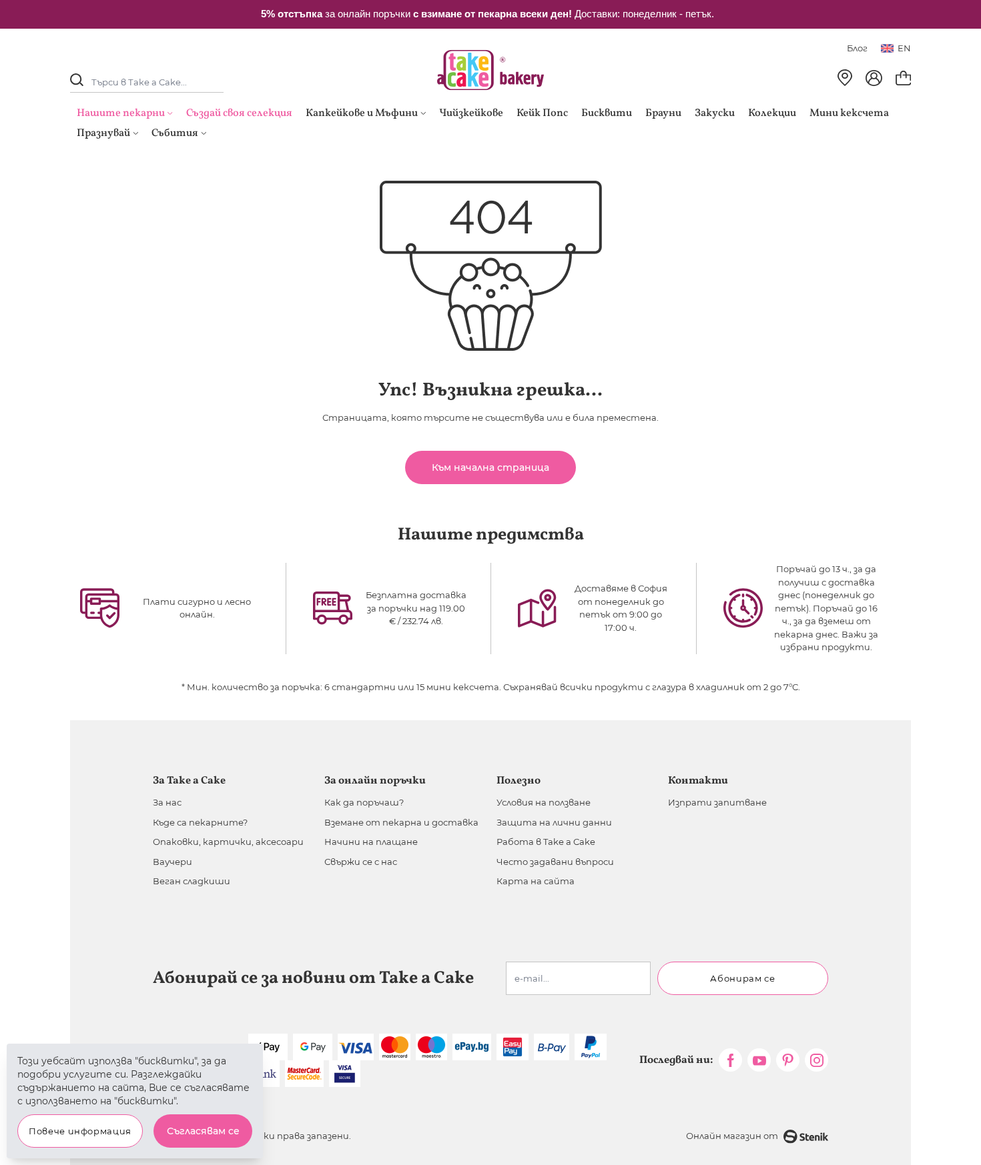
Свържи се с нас (360, 861)
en (904, 48)
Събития (174, 133)
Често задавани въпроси (555, 861)
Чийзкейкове (471, 113)
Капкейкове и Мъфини (362, 113)
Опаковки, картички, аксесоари (228, 841)
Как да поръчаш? (364, 802)
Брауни (663, 113)
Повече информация (80, 1131)
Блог (857, 48)
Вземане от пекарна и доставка (401, 822)
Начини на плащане (371, 841)
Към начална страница (490, 467)
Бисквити (606, 113)
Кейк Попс (542, 113)
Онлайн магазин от (732, 1135)
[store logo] (490, 70)
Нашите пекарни (121, 113)
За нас (167, 802)
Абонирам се (742, 978)
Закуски (715, 113)
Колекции (772, 113)
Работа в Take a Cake (546, 841)
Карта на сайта (536, 881)
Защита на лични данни (554, 822)
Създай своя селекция (239, 113)
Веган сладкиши (191, 881)
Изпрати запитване (717, 802)
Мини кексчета (849, 113)
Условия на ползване (544, 802)
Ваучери (172, 861)
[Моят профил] (874, 78)
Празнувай (103, 133)
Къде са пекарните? (200, 822)
